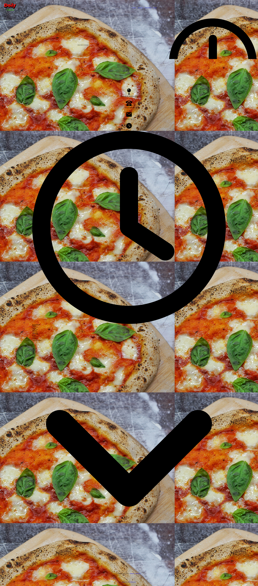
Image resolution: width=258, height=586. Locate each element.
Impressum (132, 573)
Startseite (134, 7)
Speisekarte (140, 7)
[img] (15, 5)
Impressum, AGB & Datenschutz (129, 582)
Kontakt (155, 7)
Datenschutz (138, 573)
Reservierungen (148, 7)
